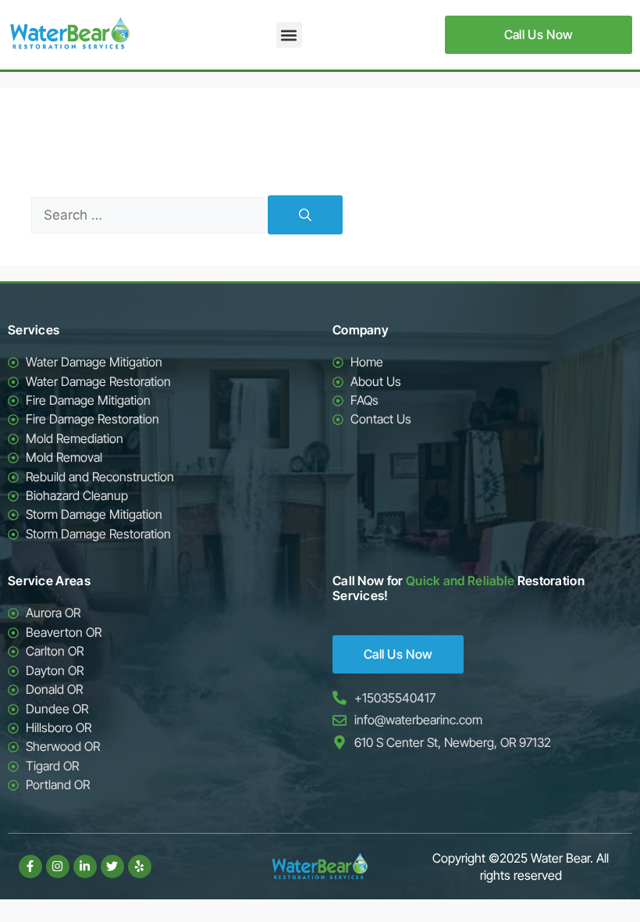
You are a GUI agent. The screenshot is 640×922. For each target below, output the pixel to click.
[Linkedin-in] (85, 866)
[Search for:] (149, 215)
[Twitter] (112, 866)
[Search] (305, 214)
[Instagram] (57, 866)
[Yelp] (139, 866)
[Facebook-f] (30, 866)
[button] (289, 35)
